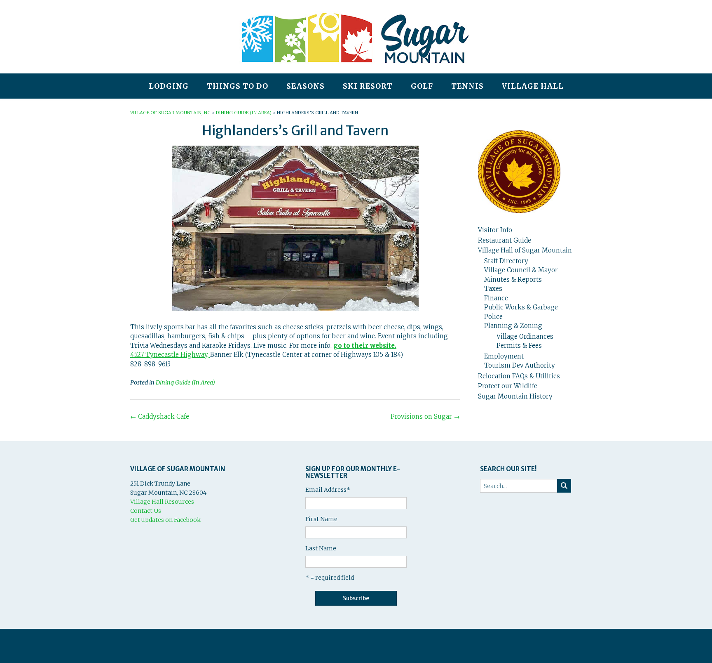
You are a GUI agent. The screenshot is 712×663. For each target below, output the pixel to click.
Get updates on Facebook (165, 520)
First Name (321, 519)
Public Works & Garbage (521, 307)
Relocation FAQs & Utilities (519, 376)
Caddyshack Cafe (159, 416)
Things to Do (237, 86)
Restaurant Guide (504, 240)
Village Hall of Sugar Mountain (525, 250)
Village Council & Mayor (521, 270)
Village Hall (533, 86)
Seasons (305, 86)
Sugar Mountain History (515, 396)
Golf (422, 86)
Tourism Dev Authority (519, 365)
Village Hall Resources (162, 501)
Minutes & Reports (513, 279)
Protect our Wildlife (507, 386)
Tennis (467, 86)
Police (493, 317)
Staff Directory (506, 261)
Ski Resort (368, 86)
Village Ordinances (525, 336)
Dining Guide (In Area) (185, 382)
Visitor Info (495, 230)
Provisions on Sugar (425, 416)
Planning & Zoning (513, 326)
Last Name (320, 548)
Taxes (493, 289)
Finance (496, 298)
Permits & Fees (519, 345)
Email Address (327, 489)
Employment (504, 356)
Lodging (169, 86)
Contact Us (145, 510)
